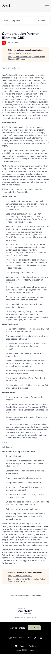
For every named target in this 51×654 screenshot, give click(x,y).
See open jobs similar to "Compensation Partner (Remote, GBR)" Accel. (26, 58)
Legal (32, 650)
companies (15, 20)
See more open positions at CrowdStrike (25, 595)
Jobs (28, 638)
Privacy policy (20, 617)
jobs (6, 20)
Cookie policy (31, 617)
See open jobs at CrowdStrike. (20, 53)
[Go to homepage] (6, 5)
